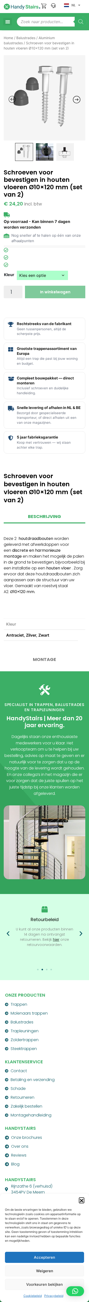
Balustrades (25, 38)
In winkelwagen (55, 292)
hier (56, 939)
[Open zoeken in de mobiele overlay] (52, 22)
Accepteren (44, 1257)
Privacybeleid (53, 1296)
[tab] (44, 518)
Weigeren (44, 1271)
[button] (81, 1200)
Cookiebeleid (32, 1296)
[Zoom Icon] (44, 98)
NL (73, 5)
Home (8, 38)
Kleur (9, 274)
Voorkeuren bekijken (44, 1284)
